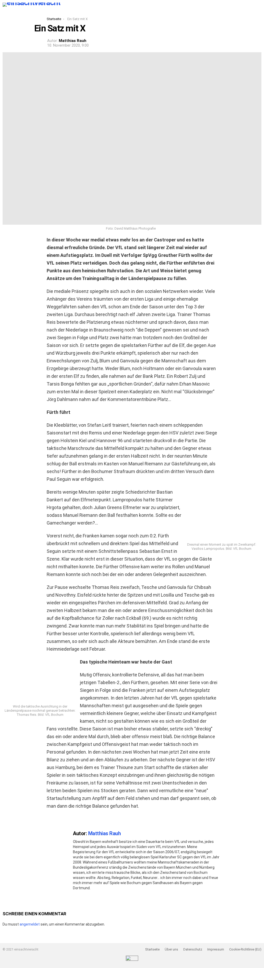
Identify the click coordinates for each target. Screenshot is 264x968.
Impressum (215, 949)
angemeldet (30, 924)
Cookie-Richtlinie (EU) (245, 949)
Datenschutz (192, 949)
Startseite (152, 949)
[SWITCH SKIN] (67, 5)
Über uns (171, 949)
